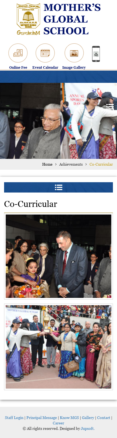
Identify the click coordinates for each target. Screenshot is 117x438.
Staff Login (14, 417)
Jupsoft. (87, 428)
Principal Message (41, 417)
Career (58, 423)
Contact (103, 417)
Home (47, 164)
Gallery (88, 417)
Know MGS (69, 417)
